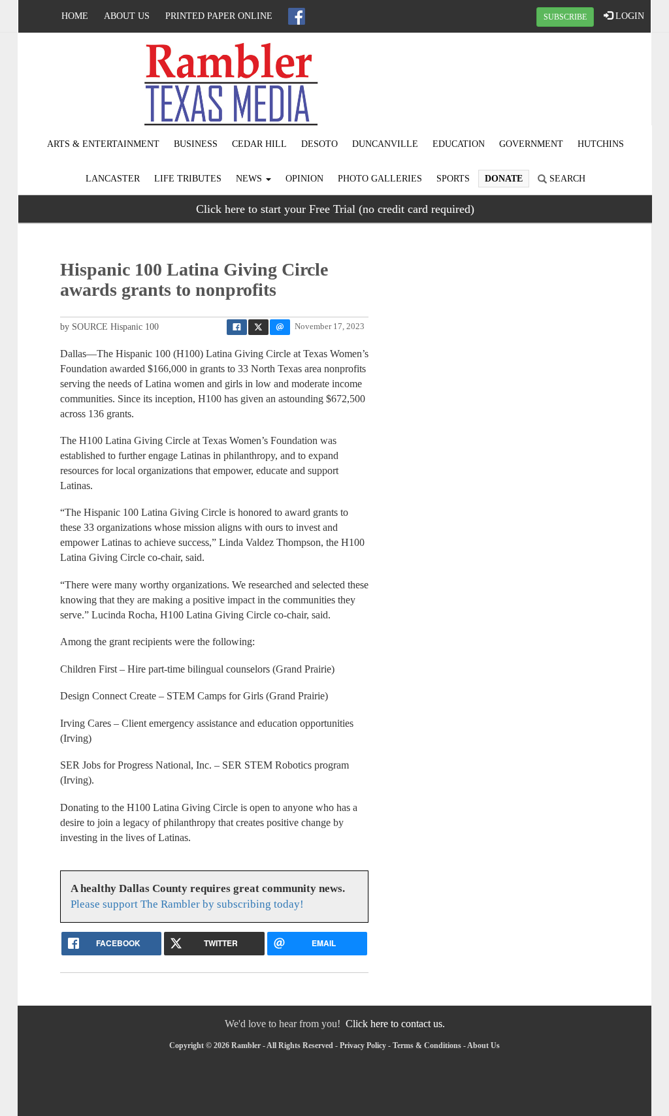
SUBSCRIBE (565, 17)
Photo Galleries (380, 178)
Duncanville (385, 144)
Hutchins (601, 144)
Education (458, 144)
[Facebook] (296, 16)
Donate (504, 178)
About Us (127, 16)
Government (531, 144)
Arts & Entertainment (103, 144)
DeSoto (319, 144)
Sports (453, 178)
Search (566, 178)
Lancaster (113, 178)
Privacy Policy (363, 1045)
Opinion (304, 178)
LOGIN (628, 16)
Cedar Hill (259, 144)
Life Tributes (187, 178)
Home (74, 16)
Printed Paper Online (218, 16)
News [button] (250, 178)
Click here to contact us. (395, 1023)
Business (196, 144)
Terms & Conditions (427, 1045)
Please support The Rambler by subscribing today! (187, 904)
